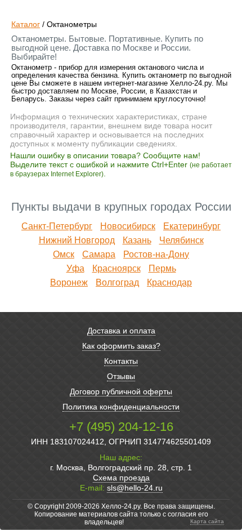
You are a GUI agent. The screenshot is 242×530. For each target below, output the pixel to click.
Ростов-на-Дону (156, 254)
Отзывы (121, 376)
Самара (98, 254)
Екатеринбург (192, 226)
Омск (63, 254)
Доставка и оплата (121, 330)
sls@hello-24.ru (135, 487)
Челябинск (181, 240)
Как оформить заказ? (121, 345)
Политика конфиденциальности (121, 406)
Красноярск (116, 268)
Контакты (121, 361)
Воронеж (69, 282)
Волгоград (117, 282)
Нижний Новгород (77, 240)
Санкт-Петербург (56, 226)
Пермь (162, 268)
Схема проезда (121, 477)
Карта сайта (207, 521)
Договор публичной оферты (121, 391)
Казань (137, 240)
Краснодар (169, 282)
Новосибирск (127, 226)
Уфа (75, 268)
